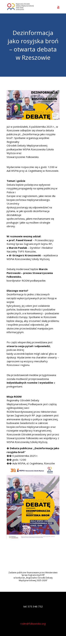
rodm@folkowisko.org (33, 623)
